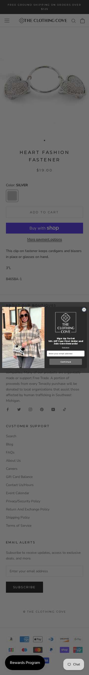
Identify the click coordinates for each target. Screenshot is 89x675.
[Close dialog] (84, 309)
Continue (65, 361)
